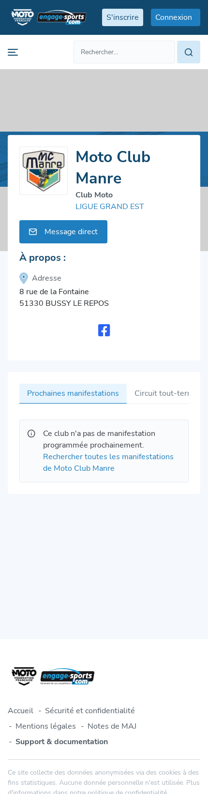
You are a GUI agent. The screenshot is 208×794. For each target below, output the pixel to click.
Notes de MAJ (112, 726)
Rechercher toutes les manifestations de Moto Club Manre (108, 462)
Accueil (20, 710)
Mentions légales (45, 726)
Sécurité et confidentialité (90, 710)
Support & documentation (61, 741)
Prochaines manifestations (73, 393)
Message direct (71, 231)
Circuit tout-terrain (167, 393)
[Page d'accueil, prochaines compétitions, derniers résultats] (47, 17)
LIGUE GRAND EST (109, 206)
